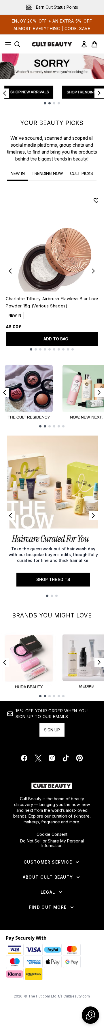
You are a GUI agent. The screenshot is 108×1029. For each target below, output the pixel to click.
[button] (90, 1015)
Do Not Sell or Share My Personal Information (52, 843)
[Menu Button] (6, 44)
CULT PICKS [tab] (81, 173)
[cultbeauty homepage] (51, 44)
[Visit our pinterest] (79, 758)
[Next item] (99, 93)
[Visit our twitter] (38, 758)
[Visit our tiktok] (66, 758)
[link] (84, 44)
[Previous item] (4, 93)
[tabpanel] (52, 271)
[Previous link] (10, 515)
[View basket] (94, 44)
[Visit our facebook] (24, 758)
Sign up (52, 729)
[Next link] (93, 515)
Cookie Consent (52, 834)
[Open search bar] (17, 44)
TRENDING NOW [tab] (47, 173)
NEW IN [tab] (18, 173)
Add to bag (55, 338)
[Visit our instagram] (52, 758)
